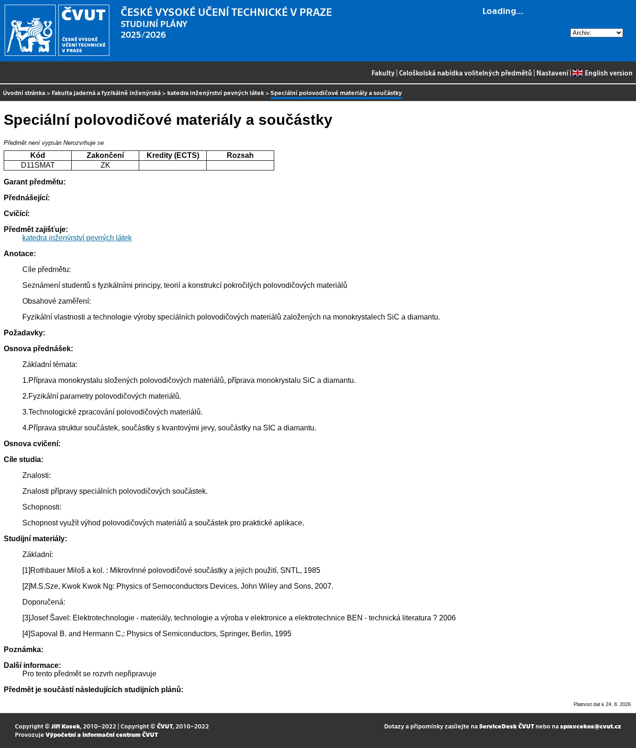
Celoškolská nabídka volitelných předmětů (465, 72)
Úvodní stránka (24, 92)
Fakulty (383, 72)
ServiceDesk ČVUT (506, 725)
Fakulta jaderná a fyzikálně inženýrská (106, 92)
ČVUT (165, 725)
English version (608, 72)
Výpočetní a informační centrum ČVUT (102, 734)
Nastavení (552, 72)
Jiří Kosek (65, 725)
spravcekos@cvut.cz (590, 725)
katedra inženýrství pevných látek (215, 92)
